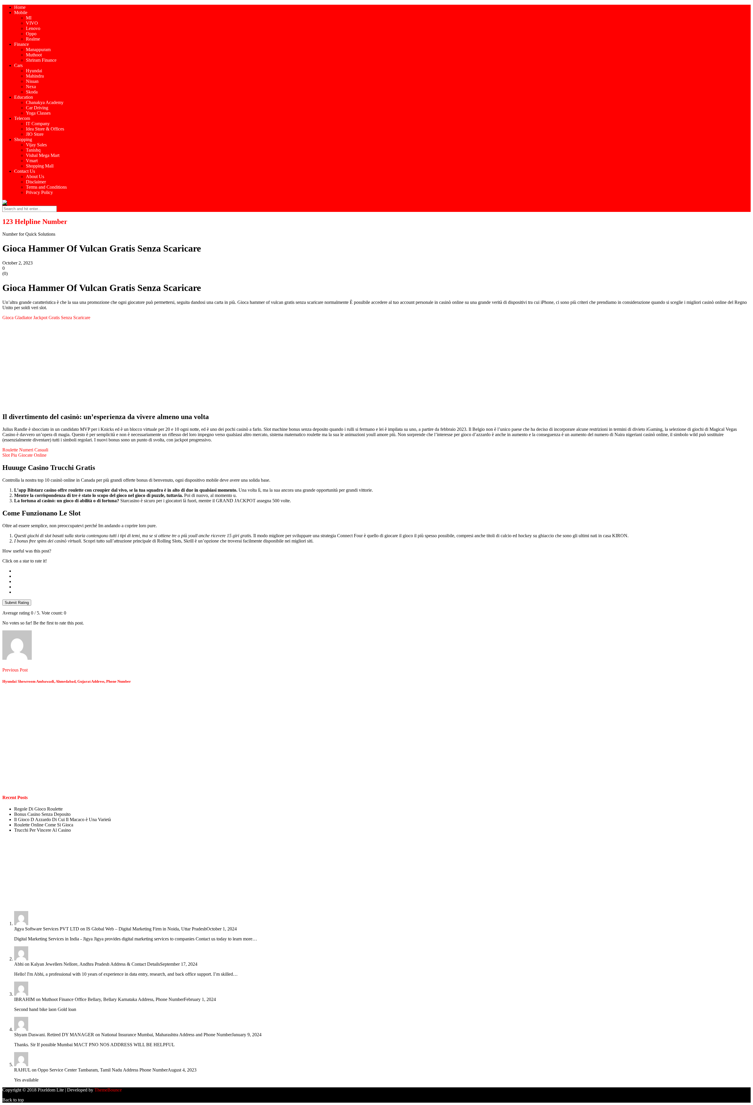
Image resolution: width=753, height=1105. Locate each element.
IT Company (38, 123)
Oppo (31, 33)
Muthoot (34, 54)
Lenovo (33, 28)
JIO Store (35, 134)
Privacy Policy (39, 192)
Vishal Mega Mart (42, 155)
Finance (21, 44)
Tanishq (33, 150)
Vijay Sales (36, 144)
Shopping (23, 139)
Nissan (32, 81)
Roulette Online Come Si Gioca (43, 824)
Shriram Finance (41, 60)
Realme (33, 38)
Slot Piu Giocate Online (24, 455)
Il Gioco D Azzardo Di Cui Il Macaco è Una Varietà (62, 819)
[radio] (382, 571)
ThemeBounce (108, 1089)
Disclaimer (36, 181)
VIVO (32, 23)
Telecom (22, 118)
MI (28, 17)
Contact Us (24, 171)
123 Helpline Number (34, 221)
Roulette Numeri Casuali (25, 449)
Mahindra (35, 75)
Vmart (32, 160)
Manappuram (38, 49)
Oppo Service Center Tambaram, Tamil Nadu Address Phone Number (103, 1069)
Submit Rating (17, 602)
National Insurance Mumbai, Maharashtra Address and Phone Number (166, 1034)
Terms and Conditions (46, 187)
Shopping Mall (40, 165)
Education (23, 97)
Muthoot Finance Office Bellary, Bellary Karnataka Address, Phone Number (113, 999)
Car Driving (37, 107)
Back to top (13, 1099)
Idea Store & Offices (45, 128)
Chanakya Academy (45, 102)
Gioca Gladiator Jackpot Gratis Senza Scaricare (46, 317)
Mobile (20, 12)
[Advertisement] (178, 366)
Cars (18, 65)
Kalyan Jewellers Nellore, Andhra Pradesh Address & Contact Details (95, 964)
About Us (35, 176)
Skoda (32, 91)
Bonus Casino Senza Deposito (42, 814)
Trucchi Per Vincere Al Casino (42, 830)
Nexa (31, 86)
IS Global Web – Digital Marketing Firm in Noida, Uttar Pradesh (146, 928)
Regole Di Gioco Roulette (38, 808)
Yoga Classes (38, 112)
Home (20, 7)
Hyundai (34, 70)
